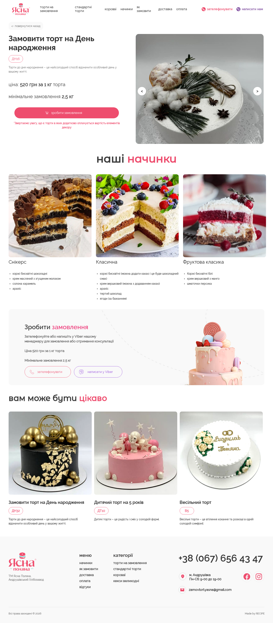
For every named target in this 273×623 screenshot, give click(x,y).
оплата (181, 9)
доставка (165, 9)
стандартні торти (83, 9)
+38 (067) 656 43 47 (220, 558)
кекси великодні (126, 581)
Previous (140, 89)
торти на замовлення (49, 9)
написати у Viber (100, 372)
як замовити (144, 9)
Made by (255, 613)
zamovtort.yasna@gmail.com (210, 590)
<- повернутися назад (25, 26)
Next (255, 89)
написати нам (252, 9)
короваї (111, 9)
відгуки (85, 587)
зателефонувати (220, 9)
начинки (127, 9)
